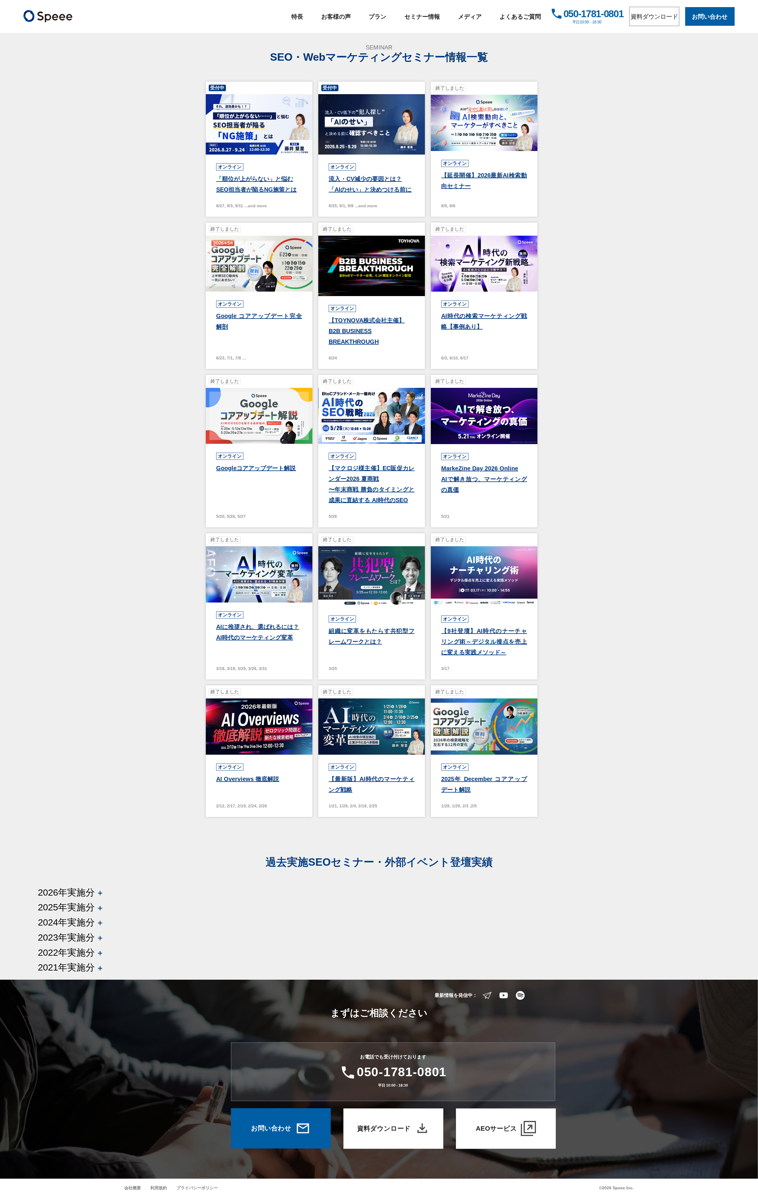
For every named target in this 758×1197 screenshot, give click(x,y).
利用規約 (158, 1187)
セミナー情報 (422, 16)
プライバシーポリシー (197, 1187)
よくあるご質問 (520, 16)
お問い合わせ (710, 16)
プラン (377, 16)
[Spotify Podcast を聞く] (520, 995)
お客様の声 (336, 16)
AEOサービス (496, 1128)
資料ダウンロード (654, 16)
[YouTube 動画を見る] (503, 995)
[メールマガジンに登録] (487, 995)
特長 (297, 16)
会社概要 (132, 1187)
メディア (470, 16)
